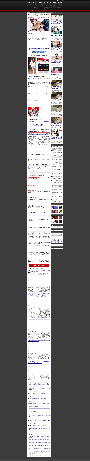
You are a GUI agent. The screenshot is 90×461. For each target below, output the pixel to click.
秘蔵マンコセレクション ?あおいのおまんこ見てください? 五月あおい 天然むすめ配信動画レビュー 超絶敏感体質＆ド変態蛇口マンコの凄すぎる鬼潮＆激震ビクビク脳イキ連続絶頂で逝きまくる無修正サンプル (39, 429)
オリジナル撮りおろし (31, 451)
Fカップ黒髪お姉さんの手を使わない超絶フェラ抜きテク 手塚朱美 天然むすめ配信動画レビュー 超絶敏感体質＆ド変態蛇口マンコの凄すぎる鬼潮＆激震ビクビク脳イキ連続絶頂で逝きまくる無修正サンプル (57, 178)
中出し (38, 451)
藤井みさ (54, 242)
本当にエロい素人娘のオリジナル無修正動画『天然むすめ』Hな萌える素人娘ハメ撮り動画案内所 (44, 2)
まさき (54, 234)
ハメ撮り (36, 451)
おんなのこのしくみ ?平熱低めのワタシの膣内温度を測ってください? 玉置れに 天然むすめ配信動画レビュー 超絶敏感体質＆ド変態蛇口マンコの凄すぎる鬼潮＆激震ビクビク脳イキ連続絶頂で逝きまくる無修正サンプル (39, 437)
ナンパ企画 (34, 451)
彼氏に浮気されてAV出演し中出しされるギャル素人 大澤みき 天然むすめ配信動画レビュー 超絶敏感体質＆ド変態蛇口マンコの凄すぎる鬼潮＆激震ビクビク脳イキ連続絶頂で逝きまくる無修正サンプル (57, 185)
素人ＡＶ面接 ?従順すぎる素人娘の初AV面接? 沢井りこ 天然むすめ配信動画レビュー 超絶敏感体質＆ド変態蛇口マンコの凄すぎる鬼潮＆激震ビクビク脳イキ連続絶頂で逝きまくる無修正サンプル (57, 193)
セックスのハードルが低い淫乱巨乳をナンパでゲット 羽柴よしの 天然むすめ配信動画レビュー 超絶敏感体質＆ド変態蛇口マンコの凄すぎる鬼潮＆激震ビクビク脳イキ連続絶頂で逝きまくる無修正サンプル (57, 163)
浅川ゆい (54, 240)
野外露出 (35, 452)
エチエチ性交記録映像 (57, 234)
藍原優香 (52, 242)
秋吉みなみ (55, 241)
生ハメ (30, 452)
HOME (29, 10)
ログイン (53, 248)
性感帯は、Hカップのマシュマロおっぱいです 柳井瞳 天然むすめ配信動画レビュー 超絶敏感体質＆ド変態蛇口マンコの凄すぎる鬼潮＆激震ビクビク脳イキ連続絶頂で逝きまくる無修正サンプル (57, 201)
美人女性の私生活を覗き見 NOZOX (52, 10)
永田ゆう (61, 239)
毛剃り (46, 451)
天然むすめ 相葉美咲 (33, 453)
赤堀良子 (55, 242)
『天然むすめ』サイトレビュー (35, 10)
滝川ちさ (56, 240)
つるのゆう (52, 234)
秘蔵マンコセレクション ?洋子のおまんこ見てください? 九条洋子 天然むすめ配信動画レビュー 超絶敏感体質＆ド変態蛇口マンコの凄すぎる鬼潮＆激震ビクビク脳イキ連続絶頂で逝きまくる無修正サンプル (39, 445)
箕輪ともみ (57, 241)
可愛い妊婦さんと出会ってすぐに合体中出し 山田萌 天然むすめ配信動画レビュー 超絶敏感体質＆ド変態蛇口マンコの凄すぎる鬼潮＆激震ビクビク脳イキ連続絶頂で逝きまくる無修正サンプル (57, 174)
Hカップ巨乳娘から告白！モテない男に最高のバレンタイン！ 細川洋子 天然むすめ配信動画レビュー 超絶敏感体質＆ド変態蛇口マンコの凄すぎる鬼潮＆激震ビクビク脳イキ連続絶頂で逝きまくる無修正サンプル (39, 442)
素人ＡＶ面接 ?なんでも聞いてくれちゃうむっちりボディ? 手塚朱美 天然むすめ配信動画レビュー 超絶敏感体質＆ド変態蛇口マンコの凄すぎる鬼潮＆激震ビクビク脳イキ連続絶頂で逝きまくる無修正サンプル (57, 170)
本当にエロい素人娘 (43, 451)
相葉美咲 (32, 452)
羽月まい (61, 241)
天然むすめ (40, 451)
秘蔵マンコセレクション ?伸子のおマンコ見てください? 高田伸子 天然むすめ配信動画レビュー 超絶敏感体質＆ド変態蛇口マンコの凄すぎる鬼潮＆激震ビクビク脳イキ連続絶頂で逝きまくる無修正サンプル (57, 189)
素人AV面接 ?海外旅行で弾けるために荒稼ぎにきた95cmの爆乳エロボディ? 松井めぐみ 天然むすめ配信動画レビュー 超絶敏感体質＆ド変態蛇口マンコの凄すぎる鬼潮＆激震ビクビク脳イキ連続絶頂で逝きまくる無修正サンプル (57, 181)
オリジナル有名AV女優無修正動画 (43, 10)
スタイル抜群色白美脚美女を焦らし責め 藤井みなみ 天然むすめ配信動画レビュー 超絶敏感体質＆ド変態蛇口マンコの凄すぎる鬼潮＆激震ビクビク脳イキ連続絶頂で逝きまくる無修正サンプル (57, 197)
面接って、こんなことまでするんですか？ (40, 452)
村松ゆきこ (57, 239)
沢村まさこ (52, 240)
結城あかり (59, 241)
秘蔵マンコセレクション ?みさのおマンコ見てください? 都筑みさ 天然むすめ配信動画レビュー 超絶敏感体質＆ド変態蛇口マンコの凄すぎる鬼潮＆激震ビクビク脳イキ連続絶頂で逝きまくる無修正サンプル (39, 440)
